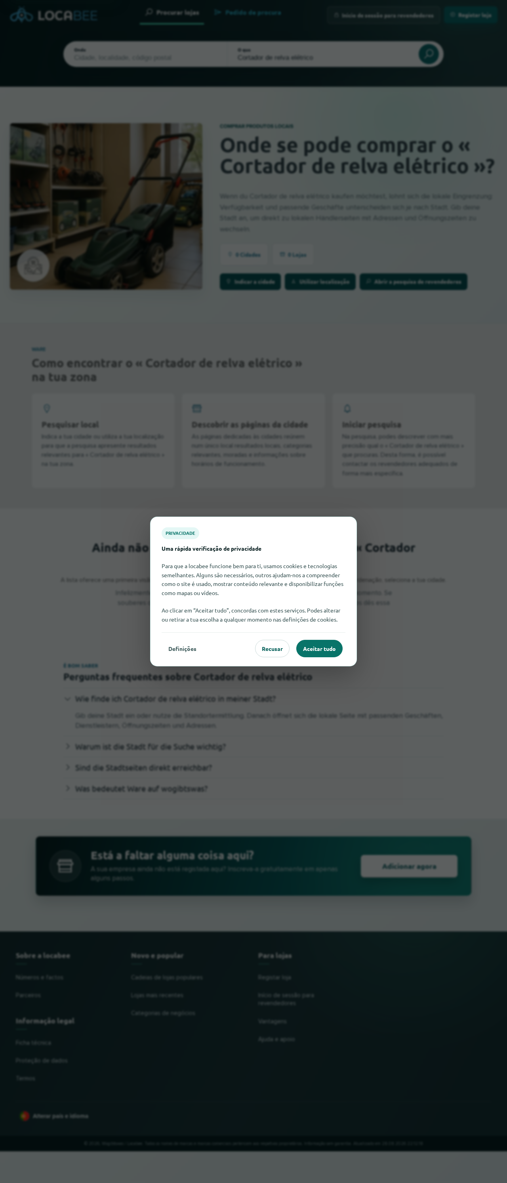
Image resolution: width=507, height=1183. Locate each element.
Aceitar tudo (319, 648)
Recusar (272, 648)
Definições (182, 648)
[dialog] (253, 591)
